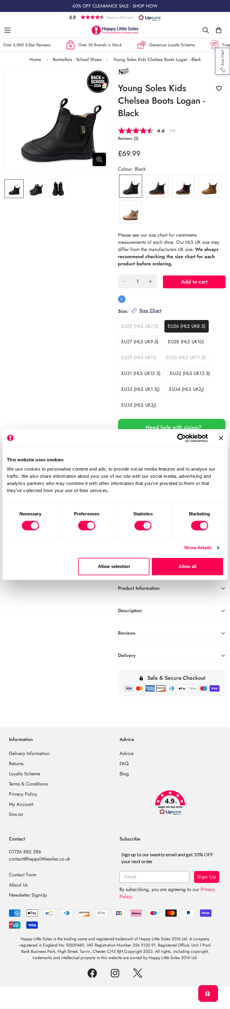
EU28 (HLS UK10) (187, 343)
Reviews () (128, 138)
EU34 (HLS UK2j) (188, 391)
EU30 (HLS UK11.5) (187, 359)
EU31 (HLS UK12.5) (142, 375)
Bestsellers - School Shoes (77, 59)
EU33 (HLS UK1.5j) (142, 391)
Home (35, 59)
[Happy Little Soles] (115, 30)
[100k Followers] (115, 973)
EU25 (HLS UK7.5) (141, 328)
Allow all (187, 566)
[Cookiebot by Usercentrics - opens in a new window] (181, 438)
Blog (124, 773)
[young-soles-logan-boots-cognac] (209, 186)
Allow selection (114, 566)
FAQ (124, 763)
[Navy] (157, 186)
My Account (21, 804)
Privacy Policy (23, 794)
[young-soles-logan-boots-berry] (183, 186)
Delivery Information (29, 753)
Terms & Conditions (28, 783)
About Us (18, 884)
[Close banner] (221, 438)
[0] (219, 30)
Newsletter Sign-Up (28, 895)
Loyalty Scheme (24, 773)
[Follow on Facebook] (92, 973)
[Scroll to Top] (218, 976)
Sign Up (206, 877)
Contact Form (22, 874)
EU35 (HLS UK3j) (140, 407)
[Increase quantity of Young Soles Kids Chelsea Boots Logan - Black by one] (150, 281)
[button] (115, 17)
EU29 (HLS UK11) (140, 359)
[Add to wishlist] (219, 88)
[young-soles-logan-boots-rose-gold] (130, 212)
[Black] (130, 186)
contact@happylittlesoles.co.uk (39, 858)
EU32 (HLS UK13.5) (191, 375)
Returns (16, 763)
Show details (197, 547)
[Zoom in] (99, 159)
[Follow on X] (138, 973)
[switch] (86, 525)
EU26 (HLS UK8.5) (188, 328)
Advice (126, 753)
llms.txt (16, 814)
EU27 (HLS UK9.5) (141, 343)
